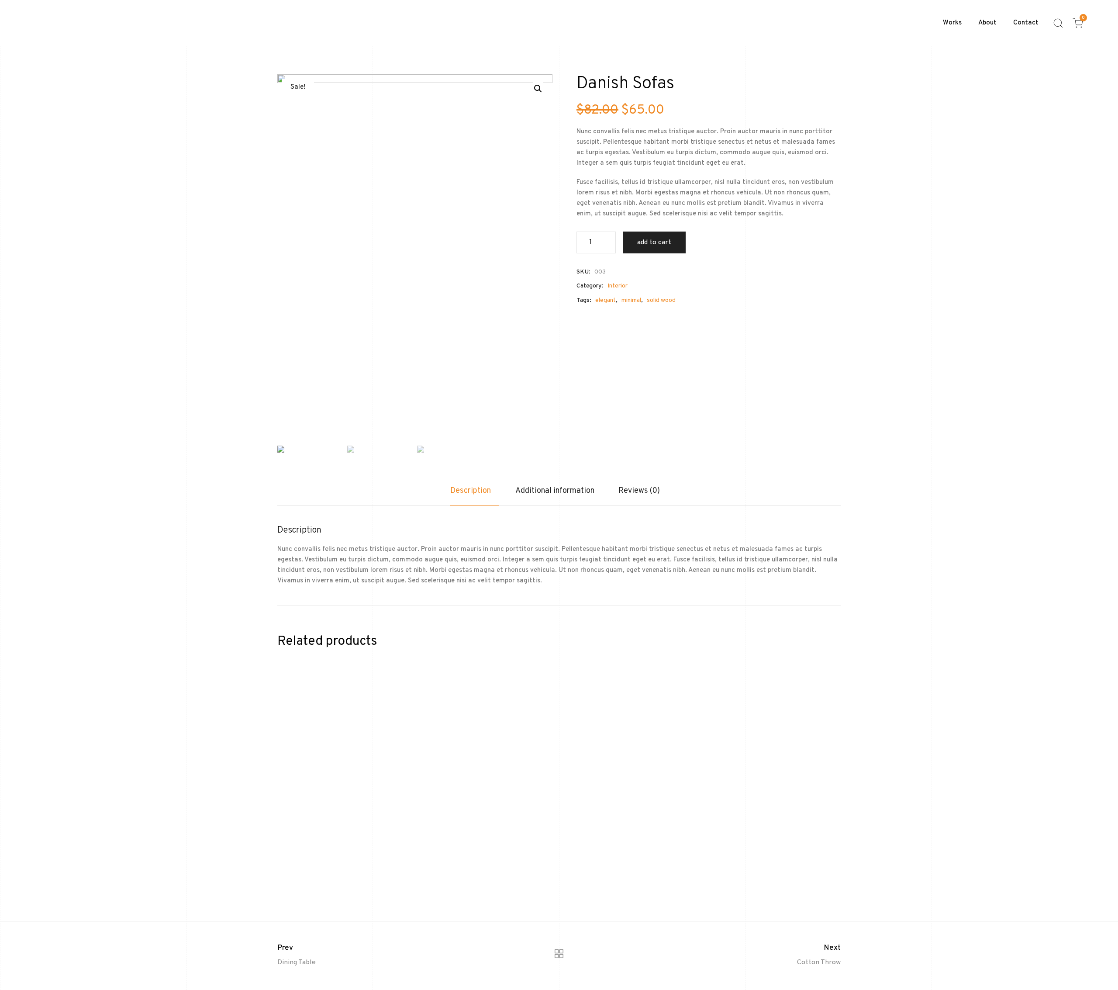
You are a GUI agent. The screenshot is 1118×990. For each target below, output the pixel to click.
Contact (1026, 23)
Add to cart (654, 242)
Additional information (554, 491)
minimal (631, 300)
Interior (617, 286)
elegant (605, 300)
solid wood (661, 300)
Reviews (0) (639, 491)
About (987, 23)
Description (470, 491)
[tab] (474, 495)
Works (952, 23)
